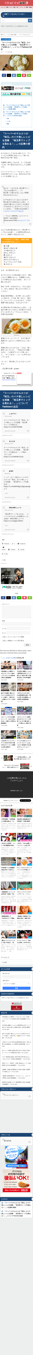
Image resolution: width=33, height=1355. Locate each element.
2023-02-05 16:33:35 (10, 431)
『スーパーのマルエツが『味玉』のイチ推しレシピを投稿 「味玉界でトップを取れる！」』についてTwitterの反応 (16, 113)
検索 (16, 988)
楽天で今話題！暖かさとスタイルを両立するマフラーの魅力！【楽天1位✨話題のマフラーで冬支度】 (16, 1036)
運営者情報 (7, 1141)
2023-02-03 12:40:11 (10, 529)
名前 (3, 621)
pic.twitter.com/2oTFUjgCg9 (16, 210)
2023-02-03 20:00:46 (10, 460)
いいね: (8, 121)
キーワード (6, 973)
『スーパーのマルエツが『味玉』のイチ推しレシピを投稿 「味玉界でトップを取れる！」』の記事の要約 (16, 107)
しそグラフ (12, 414)
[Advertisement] (16, 1116)
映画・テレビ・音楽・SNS (12, 7)
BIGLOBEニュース (15, 508)
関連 (7, 124)
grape (11, 471)
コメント (6, 604)
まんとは (12, 441)
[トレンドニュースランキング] (16, 1003)
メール (4, 629)
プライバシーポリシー (11, 1095)
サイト (4, 633)
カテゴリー (6, 980)
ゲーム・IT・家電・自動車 (26, 7)
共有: (7, 118)
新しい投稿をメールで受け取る (13, 641)
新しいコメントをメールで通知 (13, 637)
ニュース (3, 7)
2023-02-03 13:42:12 (10, 497)
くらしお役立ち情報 (6, 39)
